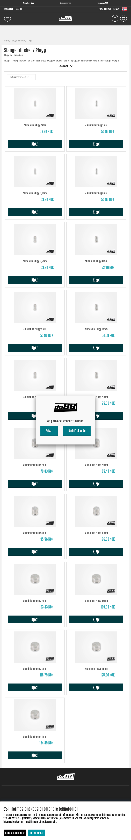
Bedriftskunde (76, 430)
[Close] (95, 395)
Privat (49, 430)
